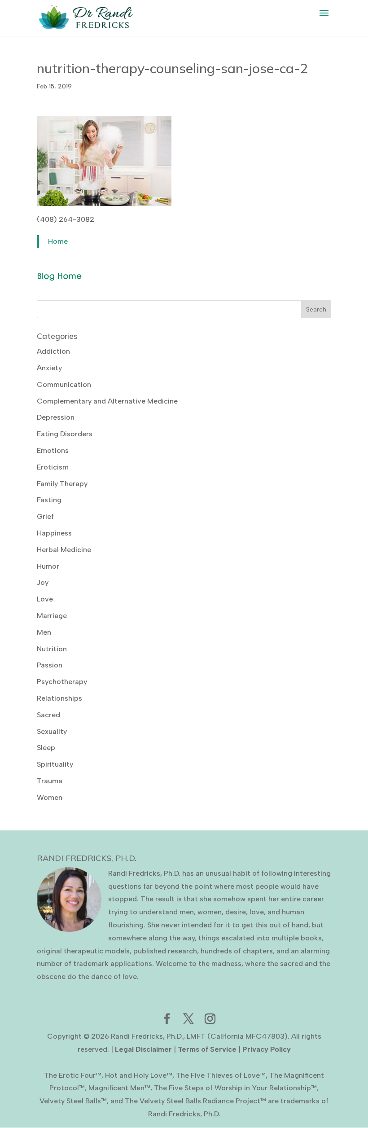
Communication (64, 384)
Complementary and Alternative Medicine (107, 401)
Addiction (53, 351)
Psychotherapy (62, 681)
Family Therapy (62, 483)
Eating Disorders (64, 434)
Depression (55, 417)
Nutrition (52, 649)
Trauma (49, 781)
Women (49, 797)
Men (44, 632)
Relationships (59, 698)
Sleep (46, 747)
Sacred (48, 715)
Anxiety (49, 368)
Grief (45, 516)
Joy (42, 582)
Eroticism (53, 467)
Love (45, 599)
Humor (48, 566)
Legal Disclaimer (143, 1049)
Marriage (52, 615)
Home (58, 241)
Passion (49, 665)
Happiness (54, 533)
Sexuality (52, 731)
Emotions (53, 450)
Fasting (49, 500)
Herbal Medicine (64, 549)
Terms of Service (207, 1049)
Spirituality (55, 764)
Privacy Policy (266, 1049)
